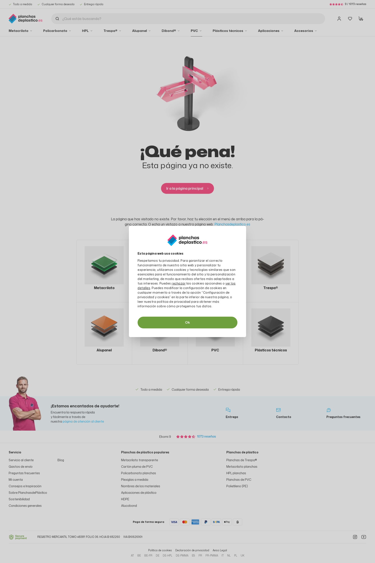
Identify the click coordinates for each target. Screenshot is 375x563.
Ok (187, 322)
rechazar (179, 283)
